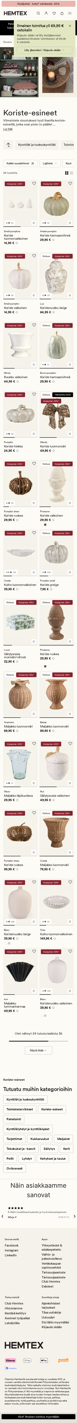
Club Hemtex (14, 1303)
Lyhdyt (27, 1158)
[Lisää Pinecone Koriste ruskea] (70, 641)
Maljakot (63, 1139)
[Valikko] (70, 13)
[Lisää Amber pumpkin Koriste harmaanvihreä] (70, 223)
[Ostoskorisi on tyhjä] (62, 13)
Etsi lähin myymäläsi (55, 1322)
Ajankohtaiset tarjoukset (51, 1305)
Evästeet (47, 1286)
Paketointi (14, 1119)
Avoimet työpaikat (17, 1318)
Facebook (11, 1245)
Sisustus (7, 42)
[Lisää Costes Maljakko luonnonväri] (70, 852)
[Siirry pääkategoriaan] (8, 145)
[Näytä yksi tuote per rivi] (71, 172)
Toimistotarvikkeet (20, 1109)
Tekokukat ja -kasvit (21, 1149)
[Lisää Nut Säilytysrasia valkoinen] (70, 783)
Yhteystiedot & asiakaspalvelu (52, 1247)
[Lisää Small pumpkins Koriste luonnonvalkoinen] (33, 223)
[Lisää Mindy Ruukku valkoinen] (33, 364)
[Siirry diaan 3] (32, 437)
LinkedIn (10, 1255)
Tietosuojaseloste (54, 1272)
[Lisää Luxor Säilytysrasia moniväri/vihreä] (33, 641)
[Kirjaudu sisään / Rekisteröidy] (46, 13)
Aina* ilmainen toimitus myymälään (38, 1416)
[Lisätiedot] (16, 243)
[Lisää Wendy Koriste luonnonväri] (70, 433)
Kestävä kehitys (15, 1313)
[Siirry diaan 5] (70, 925)
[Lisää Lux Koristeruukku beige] (70, 295)
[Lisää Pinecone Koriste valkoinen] (70, 503)
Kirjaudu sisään (52, 1327)
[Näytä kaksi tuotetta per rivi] (66, 172)
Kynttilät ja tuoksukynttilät (37, 145)
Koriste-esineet (52, 1109)
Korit (66, 1149)
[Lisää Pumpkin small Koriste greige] (70, 572)
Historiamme (13, 1308)
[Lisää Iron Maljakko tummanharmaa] (33, 990)
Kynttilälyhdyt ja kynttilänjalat (28, 1129)
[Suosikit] (54, 13)
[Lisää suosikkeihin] (34, 183)
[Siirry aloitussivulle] (15, 13)
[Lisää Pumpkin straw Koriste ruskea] (33, 852)
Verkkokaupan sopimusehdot (51, 1266)
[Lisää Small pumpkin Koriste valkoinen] (33, 295)
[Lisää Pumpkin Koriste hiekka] (33, 433)
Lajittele (48, 163)
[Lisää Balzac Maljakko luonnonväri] (70, 714)
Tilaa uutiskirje (51, 1312)
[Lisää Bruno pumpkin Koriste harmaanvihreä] (70, 364)
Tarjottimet (14, 1139)
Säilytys (49, 1149)
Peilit (10, 1158)
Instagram (11, 1250)
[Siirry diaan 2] (29, 226)
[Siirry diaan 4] (63, 925)
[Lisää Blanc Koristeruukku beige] (33, 921)
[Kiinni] (70, 25)
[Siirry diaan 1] (12, 226)
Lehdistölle (12, 1323)
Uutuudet (48, 1317)
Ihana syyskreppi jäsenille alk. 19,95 (38, 3)
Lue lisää (7, 129)
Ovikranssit (15, 1168)
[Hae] (38, 13)
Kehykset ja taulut (53, 1158)
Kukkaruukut (39, 1139)
